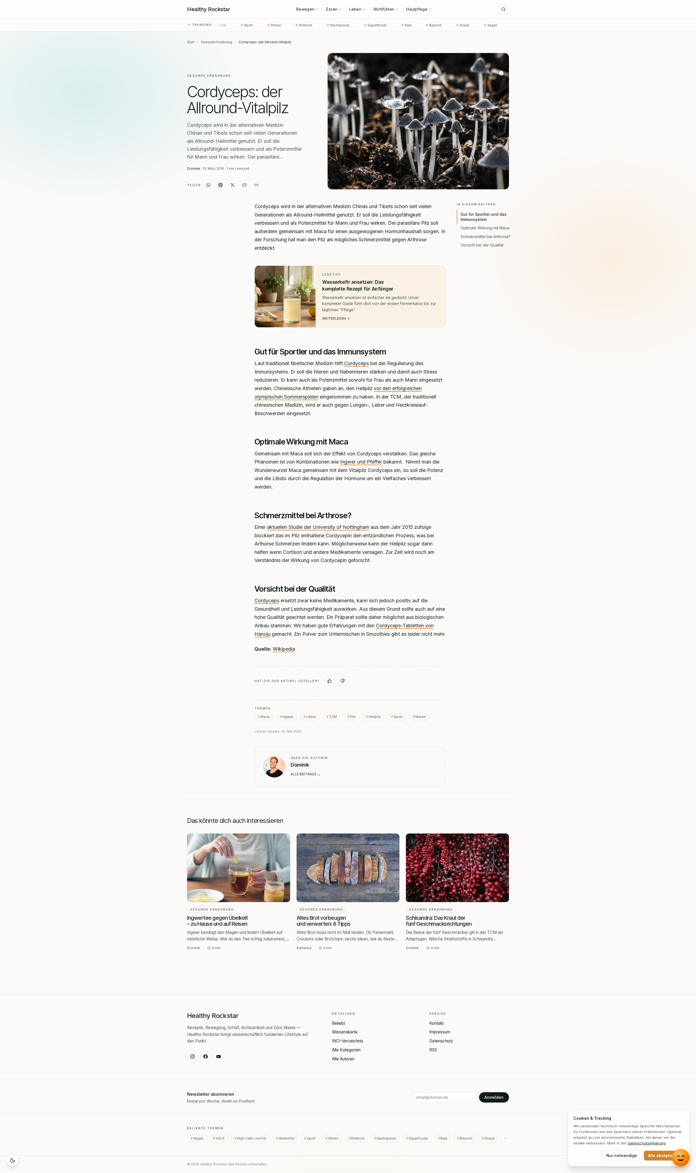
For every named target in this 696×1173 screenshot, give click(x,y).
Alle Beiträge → (306, 774)
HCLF (457, 25)
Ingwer (287, 716)
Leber (311, 716)
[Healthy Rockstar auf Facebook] (205, 1056)
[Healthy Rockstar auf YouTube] (218, 1056)
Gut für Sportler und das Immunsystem (484, 216)
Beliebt (338, 1023)
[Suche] (503, 9)
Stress (335, 1138)
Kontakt (436, 1023)
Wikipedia (284, 649)
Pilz (353, 716)
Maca (265, 716)
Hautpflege (416, 9)
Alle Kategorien (346, 1049)
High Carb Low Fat (494, 25)
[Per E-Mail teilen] (244, 185)
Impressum (439, 1032)
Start (190, 42)
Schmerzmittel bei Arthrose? (486, 236)
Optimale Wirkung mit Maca (485, 228)
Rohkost (241, 25)
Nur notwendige (621, 1155)
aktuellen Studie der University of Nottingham (318, 527)
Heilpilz (375, 716)
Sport (398, 716)
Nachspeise (275, 25)
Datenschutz (441, 1041)
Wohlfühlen (383, 9)
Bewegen (305, 9)
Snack (400, 25)
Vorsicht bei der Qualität (482, 244)
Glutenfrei (288, 1138)
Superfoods (313, 25)
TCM (333, 716)
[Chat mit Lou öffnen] (680, 1157)
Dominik (193, 168)
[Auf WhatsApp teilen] (208, 185)
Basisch (370, 25)
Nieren (420, 716)
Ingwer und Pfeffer (361, 462)
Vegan (428, 25)
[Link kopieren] (256, 185)
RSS (433, 1049)
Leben (355, 9)
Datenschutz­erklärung (647, 1143)
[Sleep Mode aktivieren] (12, 1160)
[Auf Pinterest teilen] (220, 185)
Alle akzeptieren (663, 1155)
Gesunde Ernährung (216, 42)
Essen (331, 9)
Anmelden (494, 1097)
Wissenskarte (345, 1032)
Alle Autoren (343, 1058)
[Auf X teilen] (232, 185)
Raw (343, 25)
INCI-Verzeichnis (347, 1041)
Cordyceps (356, 363)
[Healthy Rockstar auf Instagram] (192, 1056)
